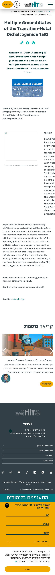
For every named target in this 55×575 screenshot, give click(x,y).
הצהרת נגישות (38, 490)
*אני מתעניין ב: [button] (41, 541)
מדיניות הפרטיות (25, 490)
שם (47, 514)
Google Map (18, 299)
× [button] (10, 431)
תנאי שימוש (49, 490)
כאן (16, 561)
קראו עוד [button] (46, 384)
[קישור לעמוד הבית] (33, 4)
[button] (50, 4)
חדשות (40, 11)
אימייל (46, 524)
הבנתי (27, 569)
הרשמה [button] (7, 4)
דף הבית (49, 11)
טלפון (46, 533)
